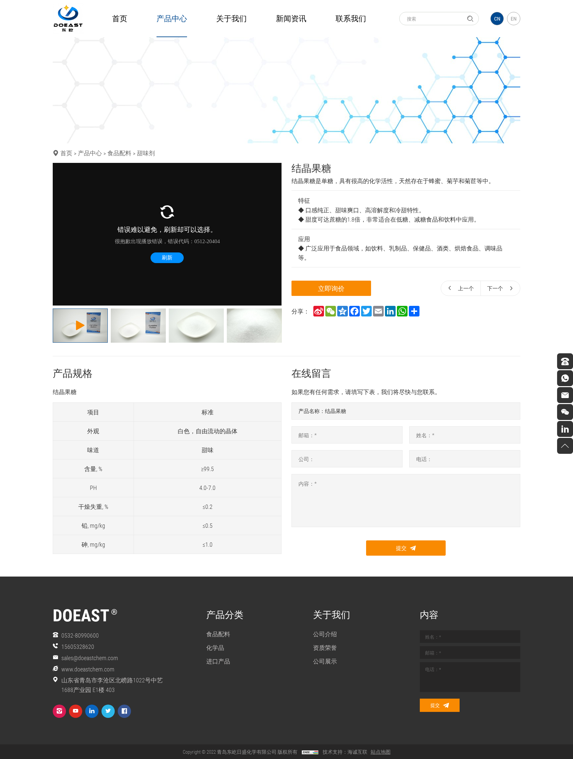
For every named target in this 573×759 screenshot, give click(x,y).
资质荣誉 (325, 648)
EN (514, 18)
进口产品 (218, 661)
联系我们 (351, 18)
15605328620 (77, 647)
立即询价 (331, 288)
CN (497, 18)
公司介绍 (325, 634)
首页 (119, 18)
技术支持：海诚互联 (345, 751)
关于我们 (231, 18)
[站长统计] (310, 751)
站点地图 (381, 751)
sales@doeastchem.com (89, 658)
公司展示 (325, 661)
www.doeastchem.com (87, 669)
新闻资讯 (291, 18)
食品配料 (119, 153)
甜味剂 (146, 153)
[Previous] (62, 234)
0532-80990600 (80, 635)
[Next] (273, 234)
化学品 (215, 648)
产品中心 (172, 18)
